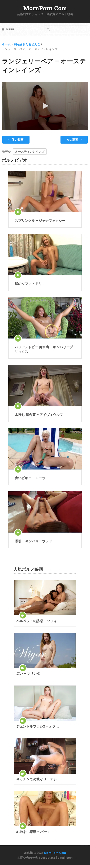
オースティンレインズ (29, 151)
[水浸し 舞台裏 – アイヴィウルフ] (45, 385)
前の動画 (17, 139)
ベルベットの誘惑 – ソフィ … (38, 621)
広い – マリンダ (28, 673)
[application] (45, 106)
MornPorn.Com (45, 8)
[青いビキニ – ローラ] (45, 448)
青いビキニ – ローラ (30, 478)
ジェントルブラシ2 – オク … (37, 726)
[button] (45, 105)
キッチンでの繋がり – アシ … (38, 779)
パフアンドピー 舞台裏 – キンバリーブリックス (44, 349)
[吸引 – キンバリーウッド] (45, 512)
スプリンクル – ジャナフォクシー (40, 220)
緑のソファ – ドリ (28, 283)
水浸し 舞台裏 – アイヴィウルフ (39, 414)
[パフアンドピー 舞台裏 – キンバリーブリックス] (45, 317)
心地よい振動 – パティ (33, 831)
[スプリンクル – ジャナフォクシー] (45, 191)
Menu (10, 29)
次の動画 (73, 139)
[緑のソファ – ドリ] (45, 254)
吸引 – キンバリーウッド (33, 541)
